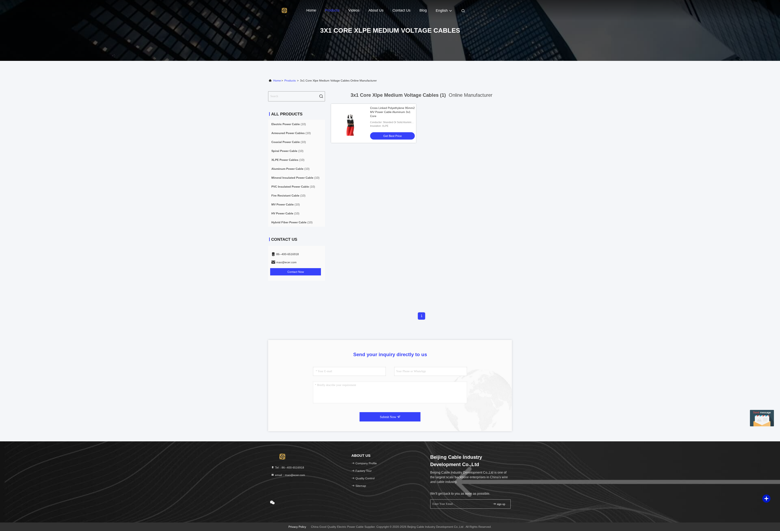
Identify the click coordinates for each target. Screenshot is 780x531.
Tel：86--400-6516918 (289, 467)
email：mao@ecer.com (289, 475)
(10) (288, 124)
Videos (354, 10)
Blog (423, 10)
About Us (376, 10)
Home (311, 10)
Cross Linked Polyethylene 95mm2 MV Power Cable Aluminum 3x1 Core (392, 112)
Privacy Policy (297, 526)
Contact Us (401, 10)
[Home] (284, 10)
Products (332, 10)
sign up (500, 504)
